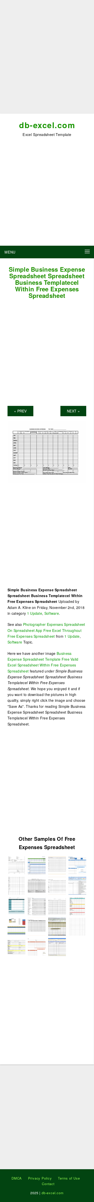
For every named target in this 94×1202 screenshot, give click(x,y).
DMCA (17, 1178)
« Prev (20, 410)
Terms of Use (69, 1178)
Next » (73, 410)
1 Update (34, 613)
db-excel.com (47, 125)
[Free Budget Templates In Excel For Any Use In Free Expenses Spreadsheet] (16, 926)
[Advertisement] (47, 58)
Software (51, 613)
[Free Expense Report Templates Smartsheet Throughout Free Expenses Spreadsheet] (77, 865)
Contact (48, 1183)
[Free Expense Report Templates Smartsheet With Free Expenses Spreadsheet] (37, 865)
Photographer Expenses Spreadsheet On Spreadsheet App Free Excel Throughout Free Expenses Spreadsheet (46, 630)
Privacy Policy (40, 1178)
